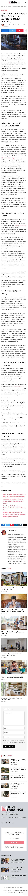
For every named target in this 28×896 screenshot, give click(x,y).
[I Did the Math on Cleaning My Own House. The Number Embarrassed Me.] (14, 667)
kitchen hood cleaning (7, 158)
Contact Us (16, 890)
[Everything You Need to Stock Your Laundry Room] (14, 689)
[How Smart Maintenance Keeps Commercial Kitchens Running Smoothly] (14, 49)
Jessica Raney (9, 24)
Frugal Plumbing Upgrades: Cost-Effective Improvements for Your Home (18, 761)
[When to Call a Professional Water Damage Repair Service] (14, 645)
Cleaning (7, 6)
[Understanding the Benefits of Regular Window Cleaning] (14, 579)
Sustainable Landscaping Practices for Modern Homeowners (17, 785)
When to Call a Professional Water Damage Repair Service (11, 654)
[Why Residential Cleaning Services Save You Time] (14, 623)
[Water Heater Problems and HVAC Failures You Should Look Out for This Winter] (5, 861)
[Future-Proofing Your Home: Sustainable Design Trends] (5, 777)
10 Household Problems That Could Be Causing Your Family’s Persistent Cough (13, 610)
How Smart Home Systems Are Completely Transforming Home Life (18, 793)
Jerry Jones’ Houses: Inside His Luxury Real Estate (18, 868)
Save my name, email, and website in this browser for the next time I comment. (14, 741)
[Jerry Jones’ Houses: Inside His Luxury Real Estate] (5, 869)
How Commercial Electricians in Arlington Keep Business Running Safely (13, 501)
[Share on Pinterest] (19, 30)
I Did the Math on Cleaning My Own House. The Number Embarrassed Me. (12, 676)
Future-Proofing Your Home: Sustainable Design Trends (18, 776)
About (4, 890)
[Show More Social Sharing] (25, 30)
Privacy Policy (14, 847)
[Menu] (2, 2)
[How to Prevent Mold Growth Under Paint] (5, 877)
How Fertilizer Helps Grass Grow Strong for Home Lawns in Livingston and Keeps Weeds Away (14, 514)
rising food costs (21, 225)
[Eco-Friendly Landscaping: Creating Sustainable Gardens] (5, 770)
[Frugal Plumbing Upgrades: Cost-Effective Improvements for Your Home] (5, 761)
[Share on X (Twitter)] (12, 30)
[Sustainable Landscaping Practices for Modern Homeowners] (5, 785)
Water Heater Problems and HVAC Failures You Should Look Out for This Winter (18, 861)
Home (2, 6)
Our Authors (21, 892)
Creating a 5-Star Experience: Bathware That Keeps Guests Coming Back (14, 508)
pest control (17, 387)
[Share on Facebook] (5, 30)
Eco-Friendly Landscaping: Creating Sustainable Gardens (18, 768)
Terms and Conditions (11, 892)
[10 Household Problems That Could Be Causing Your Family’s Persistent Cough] (14, 601)
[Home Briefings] (14, 2)
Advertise (9, 890)
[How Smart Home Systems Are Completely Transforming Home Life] (5, 794)
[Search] (26, 2)
